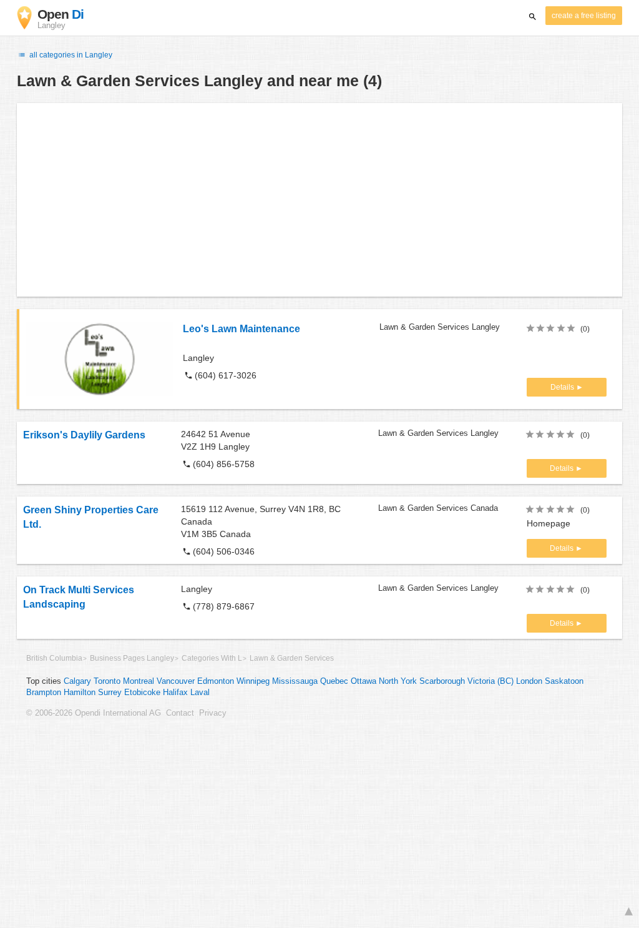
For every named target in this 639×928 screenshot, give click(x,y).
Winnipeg (253, 681)
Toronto (107, 681)
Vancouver (176, 681)
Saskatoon (564, 681)
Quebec (334, 681)
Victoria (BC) (490, 681)
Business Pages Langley (132, 658)
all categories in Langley (69, 55)
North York (398, 681)
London (529, 681)
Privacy (213, 713)
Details (563, 387)
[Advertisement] (319, 199)
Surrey (110, 692)
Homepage (548, 523)
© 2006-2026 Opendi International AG (93, 713)
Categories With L (212, 658)
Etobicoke (142, 692)
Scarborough (442, 681)
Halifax (175, 692)
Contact (180, 713)
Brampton (43, 692)
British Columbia (54, 658)
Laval (200, 692)
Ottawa (363, 681)
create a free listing (584, 15)
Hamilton (79, 692)
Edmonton (215, 681)
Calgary (77, 681)
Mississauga (295, 681)
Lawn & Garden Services (292, 658)
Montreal (138, 681)
